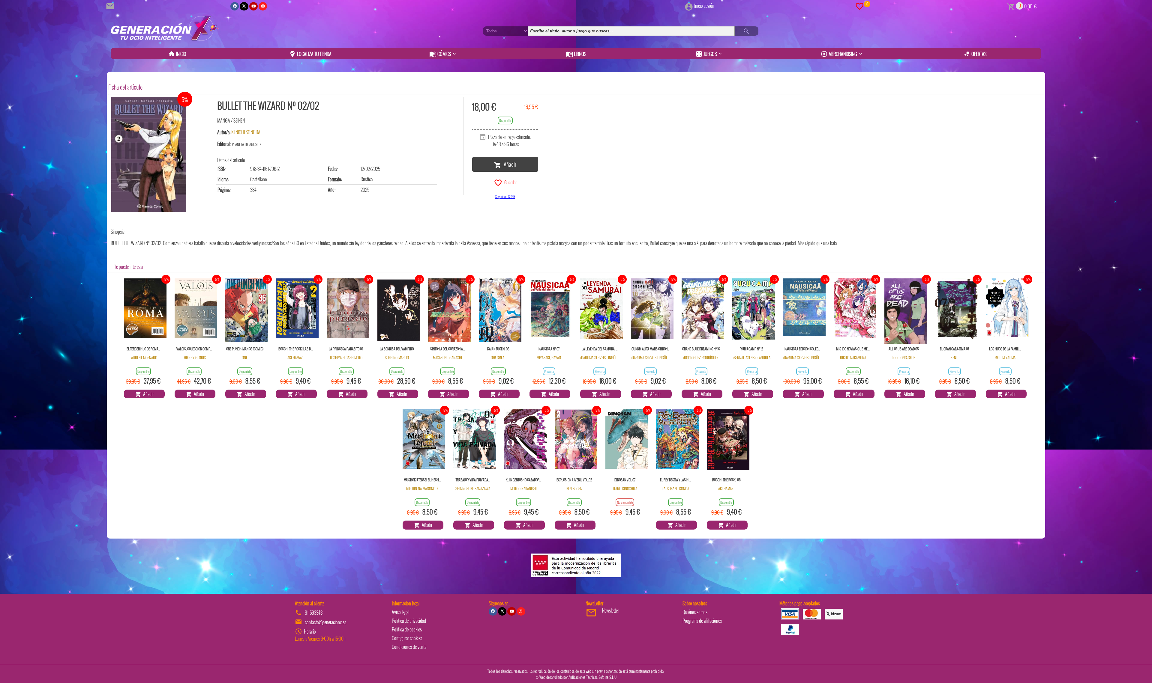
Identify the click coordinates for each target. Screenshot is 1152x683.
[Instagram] (263, 6)
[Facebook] (234, 6)
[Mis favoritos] (859, 5)
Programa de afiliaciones (702, 620)
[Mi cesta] (1011, 5)
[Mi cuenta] (688, 5)
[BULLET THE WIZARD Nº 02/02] (148, 154)
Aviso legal (400, 612)
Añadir (508, 164)
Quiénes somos (694, 612)
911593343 (313, 612)
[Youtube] (253, 6)
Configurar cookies (407, 638)
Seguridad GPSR (505, 196)
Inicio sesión (704, 5)
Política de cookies (407, 629)
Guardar (509, 182)
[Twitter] (244, 6)
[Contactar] (111, 5)
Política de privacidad (409, 620)
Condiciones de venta (409, 646)
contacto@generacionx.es (325, 622)
